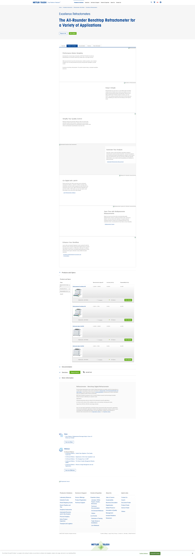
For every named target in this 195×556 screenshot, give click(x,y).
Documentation (82, 45)
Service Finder (125, 507)
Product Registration (80, 500)
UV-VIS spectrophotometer (111, 390)
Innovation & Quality (111, 510)
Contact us (120, 533)
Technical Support (80, 502)
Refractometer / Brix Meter (79, 7)
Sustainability (109, 500)
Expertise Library (106, 411)
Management (109, 513)
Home (60, 7)
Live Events (94, 515)
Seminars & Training (96, 518)
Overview (63, 45)
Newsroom (109, 518)
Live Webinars (95, 525)
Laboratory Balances (65, 497)
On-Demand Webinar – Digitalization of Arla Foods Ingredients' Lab (80, 456)
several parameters (99, 392)
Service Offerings (79, 497)
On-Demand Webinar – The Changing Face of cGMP (77, 459)
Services (89, 45)
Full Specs (113, 300)
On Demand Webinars (97, 510)
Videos (93, 513)
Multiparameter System (109, 224)
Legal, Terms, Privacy (112, 533)
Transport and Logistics (66, 523)
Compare (100, 300)
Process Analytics (64, 516)
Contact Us (118, 2)
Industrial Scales (64, 500)
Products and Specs (72, 45)
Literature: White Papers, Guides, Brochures (95, 501)
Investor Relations (111, 515)
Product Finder (125, 505)
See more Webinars (70, 470)
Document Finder (126, 502)
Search (123, 500)
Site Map (126, 533)
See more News (69, 442)
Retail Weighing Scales (66, 502)
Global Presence (110, 507)
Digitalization (109, 505)
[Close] (192, 553)
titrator (80, 392)
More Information (96, 45)
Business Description (111, 502)
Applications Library (96, 411)
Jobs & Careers (110, 497)
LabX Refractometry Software (69, 192)
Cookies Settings (103, 533)
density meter (102, 390)
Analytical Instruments (67, 7)
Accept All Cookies (155, 553)
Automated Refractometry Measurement (115, 161)
